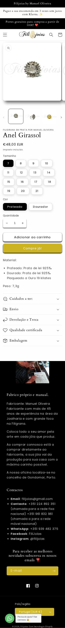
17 (35, 182)
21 (37, 191)
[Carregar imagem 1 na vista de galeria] (15, 116)
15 (8, 182)
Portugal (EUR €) (30, 612)
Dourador (40, 207)
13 (35, 172)
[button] (5, 34)
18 (49, 182)
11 (8, 172)
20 (23, 191)
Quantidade (11, 215)
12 (21, 172)
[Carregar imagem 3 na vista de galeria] (49, 116)
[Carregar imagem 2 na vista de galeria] (32, 116)
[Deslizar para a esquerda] (3, 117)
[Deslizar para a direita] (61, 117)
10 (46, 163)
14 (48, 172)
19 (8, 191)
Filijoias (24, 626)
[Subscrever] (54, 570)
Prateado (14, 207)
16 (22, 182)
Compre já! (32, 248)
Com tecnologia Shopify (41, 626)
